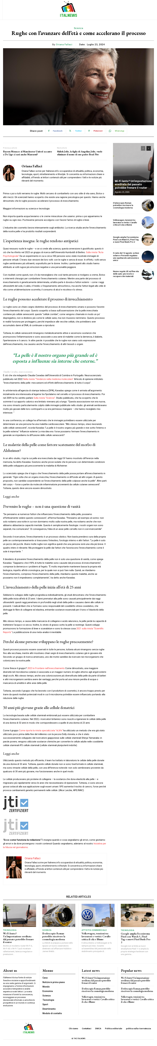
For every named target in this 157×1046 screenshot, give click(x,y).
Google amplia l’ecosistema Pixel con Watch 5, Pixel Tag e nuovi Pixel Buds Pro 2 (126, 239)
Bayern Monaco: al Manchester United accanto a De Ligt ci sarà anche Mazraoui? (27, 153)
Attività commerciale (94, 930)
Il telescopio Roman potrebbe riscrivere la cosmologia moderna (123, 205)
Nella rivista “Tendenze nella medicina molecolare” (48, 379)
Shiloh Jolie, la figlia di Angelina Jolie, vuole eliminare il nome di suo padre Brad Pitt (79, 153)
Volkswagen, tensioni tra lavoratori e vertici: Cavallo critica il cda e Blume (125, 222)
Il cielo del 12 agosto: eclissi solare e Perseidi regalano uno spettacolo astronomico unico (126, 256)
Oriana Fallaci (64, 44)
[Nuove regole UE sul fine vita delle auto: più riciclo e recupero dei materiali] (148, 274)
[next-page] (148, 148)
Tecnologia (9, 930)
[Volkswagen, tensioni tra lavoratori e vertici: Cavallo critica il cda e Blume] (148, 222)
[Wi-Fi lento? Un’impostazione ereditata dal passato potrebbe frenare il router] (133, 169)
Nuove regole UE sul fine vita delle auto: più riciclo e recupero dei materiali (126, 273)
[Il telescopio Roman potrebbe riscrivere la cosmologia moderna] (148, 205)
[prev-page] (143, 148)
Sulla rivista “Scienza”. (45, 398)
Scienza (78, 28)
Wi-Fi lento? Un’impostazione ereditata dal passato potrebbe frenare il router (133, 184)
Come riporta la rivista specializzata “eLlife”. (41, 730)
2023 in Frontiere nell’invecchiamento (46, 668)
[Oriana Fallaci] (10, 173)
